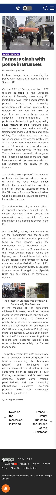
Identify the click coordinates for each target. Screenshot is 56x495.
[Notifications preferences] (5, 488)
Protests (19, 400)
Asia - (34, 475)
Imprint (36, 463)
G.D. (4, 70)
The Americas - (23, 475)
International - (8, 475)
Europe (6, 54)
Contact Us (31, 468)
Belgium (11, 400)
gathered (19, 92)
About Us (15, 468)
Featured (15, 54)
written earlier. (39, 181)
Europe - (49, 475)
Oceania (5, 478)
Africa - (41, 475)
